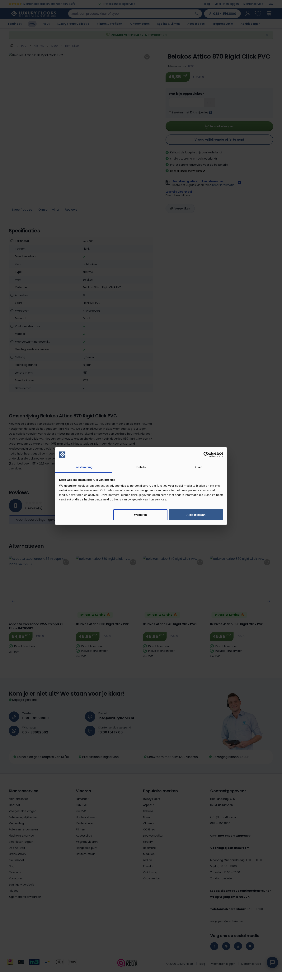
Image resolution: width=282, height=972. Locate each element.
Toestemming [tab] (83, 467)
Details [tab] (141, 467)
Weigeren (140, 514)
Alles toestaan (195, 514)
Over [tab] (198, 467)
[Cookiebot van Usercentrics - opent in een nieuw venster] (206, 454)
